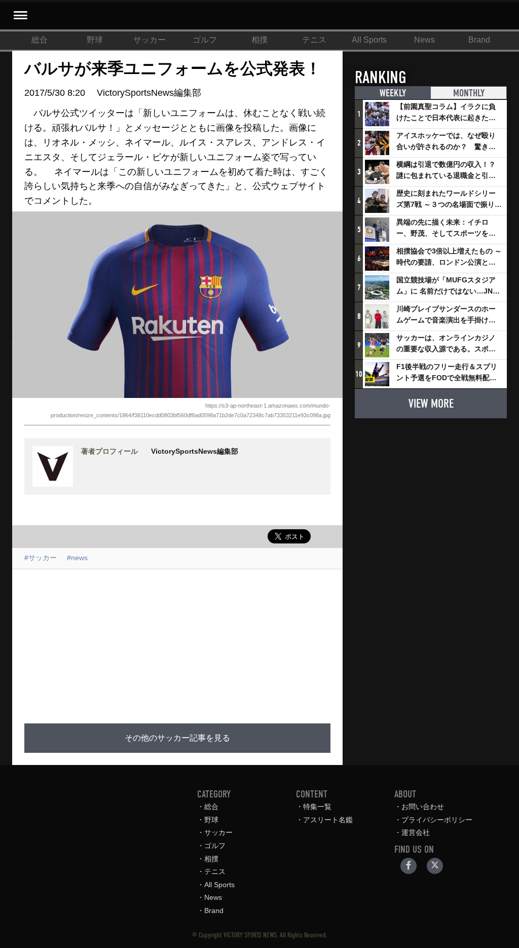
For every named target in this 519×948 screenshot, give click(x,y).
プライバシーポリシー (436, 820)
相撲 (259, 39)
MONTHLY (469, 93)
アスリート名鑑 (328, 820)
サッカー (149, 39)
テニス (314, 39)
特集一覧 (317, 807)
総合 (39, 39)
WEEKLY (393, 93)
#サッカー (40, 558)
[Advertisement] (254, 640)
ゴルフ (205, 39)
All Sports (369, 39)
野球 (95, 39)
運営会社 (415, 832)
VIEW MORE (431, 403)
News (424, 39)
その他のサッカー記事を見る (177, 738)
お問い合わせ (422, 807)
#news (77, 558)
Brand (479, 39)
